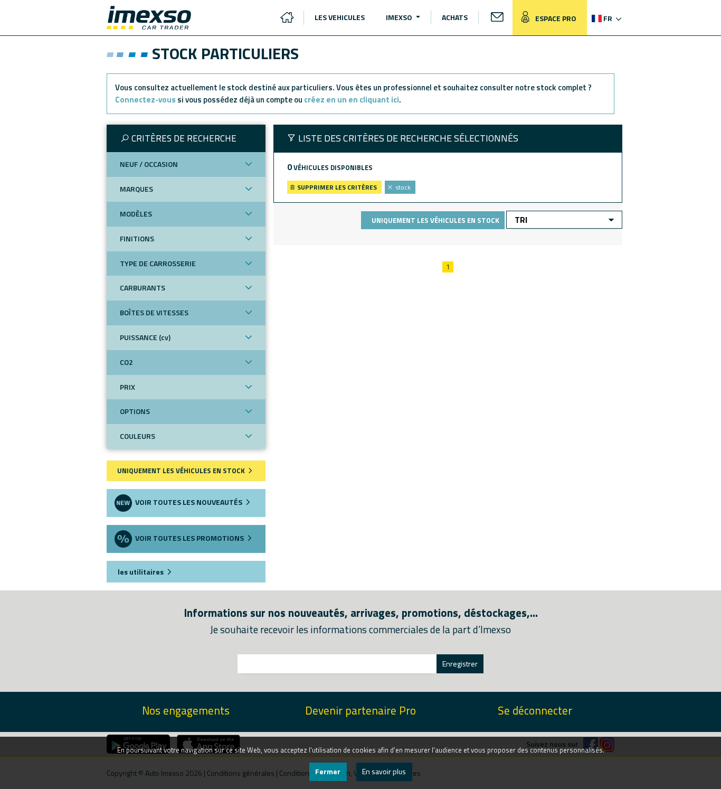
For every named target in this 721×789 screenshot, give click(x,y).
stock (403, 187)
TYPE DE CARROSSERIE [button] (158, 263)
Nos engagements (186, 710)
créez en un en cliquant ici (351, 99)
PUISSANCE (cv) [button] (145, 337)
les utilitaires (140, 571)
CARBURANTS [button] (142, 287)
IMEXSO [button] (400, 17)
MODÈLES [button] (136, 213)
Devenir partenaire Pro (360, 710)
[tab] (186, 138)
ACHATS (455, 17)
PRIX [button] (127, 386)
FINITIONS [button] (137, 238)
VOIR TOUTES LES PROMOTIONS (188, 537)
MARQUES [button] (136, 188)
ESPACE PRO (555, 18)
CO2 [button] (126, 362)
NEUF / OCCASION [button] (149, 164)
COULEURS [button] (137, 436)
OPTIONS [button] (135, 411)
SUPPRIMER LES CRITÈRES (336, 187)
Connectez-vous (145, 99)
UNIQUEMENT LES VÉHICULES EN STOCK (181, 470)
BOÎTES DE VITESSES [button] (154, 312)
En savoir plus (384, 771)
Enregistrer (460, 663)
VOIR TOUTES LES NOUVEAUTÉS (188, 502)
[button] (605, 18)
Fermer (327, 771)
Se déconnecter (535, 710)
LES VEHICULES (340, 17)
